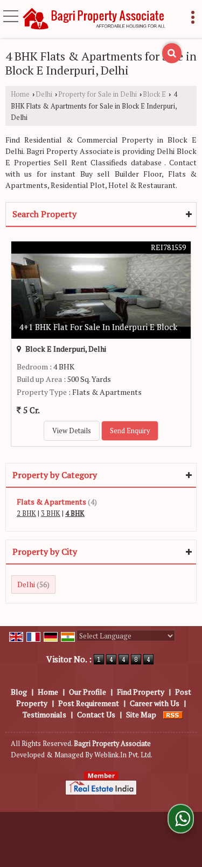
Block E (154, 94)
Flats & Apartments (51, 501)
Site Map (141, 714)
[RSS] (173, 714)
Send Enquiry (130, 430)
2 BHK (26, 513)
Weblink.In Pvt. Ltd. (123, 755)
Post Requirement (88, 703)
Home (20, 94)
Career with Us (154, 703)
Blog (19, 692)
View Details (71, 430)
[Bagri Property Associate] (94, 19)
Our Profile (87, 692)
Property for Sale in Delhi (97, 94)
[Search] (172, 53)
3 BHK (50, 513)
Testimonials (44, 714)
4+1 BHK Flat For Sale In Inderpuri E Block (98, 326)
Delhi (44, 94)
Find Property (140, 692)
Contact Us (96, 714)
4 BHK (75, 513)
